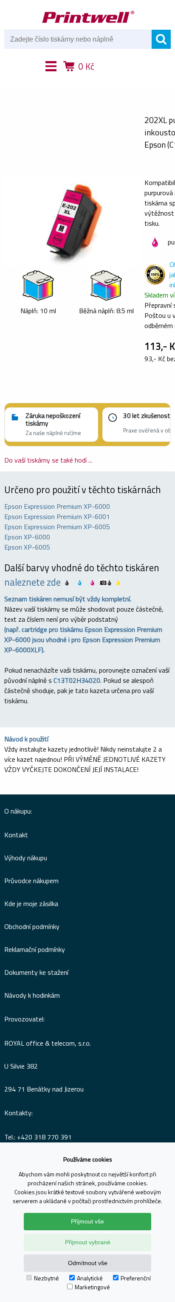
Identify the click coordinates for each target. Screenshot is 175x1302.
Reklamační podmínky (34, 949)
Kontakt (16, 835)
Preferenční (136, 1278)
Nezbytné (46, 1278)
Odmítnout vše (87, 1263)
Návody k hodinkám (32, 995)
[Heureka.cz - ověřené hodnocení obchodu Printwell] (118, 78)
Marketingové (92, 1286)
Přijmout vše (87, 1221)
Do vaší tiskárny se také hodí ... (48, 460)
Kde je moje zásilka (31, 903)
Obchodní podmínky (31, 926)
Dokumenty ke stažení (36, 972)
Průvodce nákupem (31, 880)
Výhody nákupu (25, 858)
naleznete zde (32, 582)
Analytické (90, 1278)
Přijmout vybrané (87, 1242)
